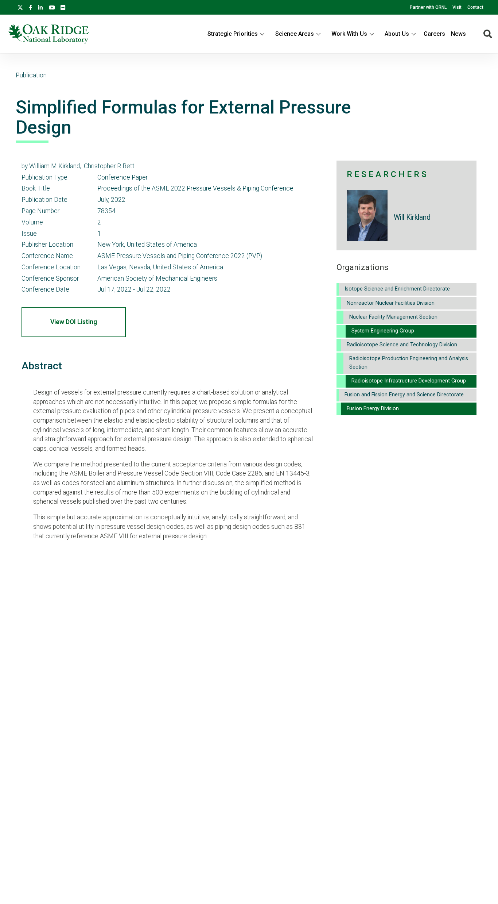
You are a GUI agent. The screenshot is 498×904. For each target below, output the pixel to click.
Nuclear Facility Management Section (393, 317)
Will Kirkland (412, 217)
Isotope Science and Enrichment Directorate (397, 289)
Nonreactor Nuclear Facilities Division (391, 303)
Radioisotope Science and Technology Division (402, 345)
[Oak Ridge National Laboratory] (48, 34)
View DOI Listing (73, 322)
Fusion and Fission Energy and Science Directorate (404, 395)
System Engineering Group (382, 331)
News (458, 33)
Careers (434, 33)
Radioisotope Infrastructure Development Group (408, 381)
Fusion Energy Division (373, 408)
